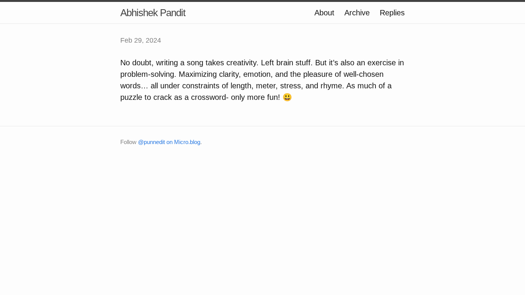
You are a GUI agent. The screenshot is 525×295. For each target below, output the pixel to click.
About (324, 12)
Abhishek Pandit (152, 12)
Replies (392, 12)
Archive (357, 12)
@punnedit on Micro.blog (169, 142)
